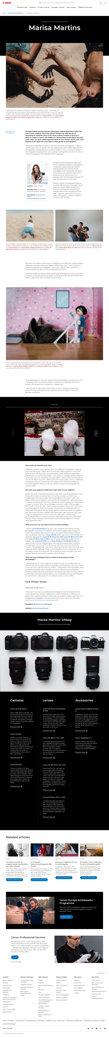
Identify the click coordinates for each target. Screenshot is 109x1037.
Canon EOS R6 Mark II (39, 529)
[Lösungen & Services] (65, 7)
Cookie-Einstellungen (9, 1024)
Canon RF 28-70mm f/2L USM (52, 537)
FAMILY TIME (54, 404)
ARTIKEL (8, 859)
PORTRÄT (57, 859)
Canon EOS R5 (96, 246)
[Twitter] (100, 1028)
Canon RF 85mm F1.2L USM (73, 537)
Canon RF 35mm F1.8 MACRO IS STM (63, 541)
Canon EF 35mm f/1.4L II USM (47, 366)
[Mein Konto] (100, 3)
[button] (96, 433)
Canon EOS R (47, 115)
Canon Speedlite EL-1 (83, 738)
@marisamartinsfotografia (42, 604)
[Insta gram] (92, 1028)
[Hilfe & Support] (76, 7)
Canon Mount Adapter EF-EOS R (31, 247)
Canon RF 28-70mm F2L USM (36, 198)
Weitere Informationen (14, 879)
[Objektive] (36, 7)
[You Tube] (105, 1028)
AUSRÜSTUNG (34, 859)
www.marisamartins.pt (40, 608)
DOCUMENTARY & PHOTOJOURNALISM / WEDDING (54, 21)
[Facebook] (88, 1028)
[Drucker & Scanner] (50, 7)
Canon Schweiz (8, 1028)
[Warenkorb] (105, 3)
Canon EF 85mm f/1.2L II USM (30, 117)
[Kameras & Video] (28, 7)
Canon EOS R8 (41, 541)
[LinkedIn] (96, 1028)
